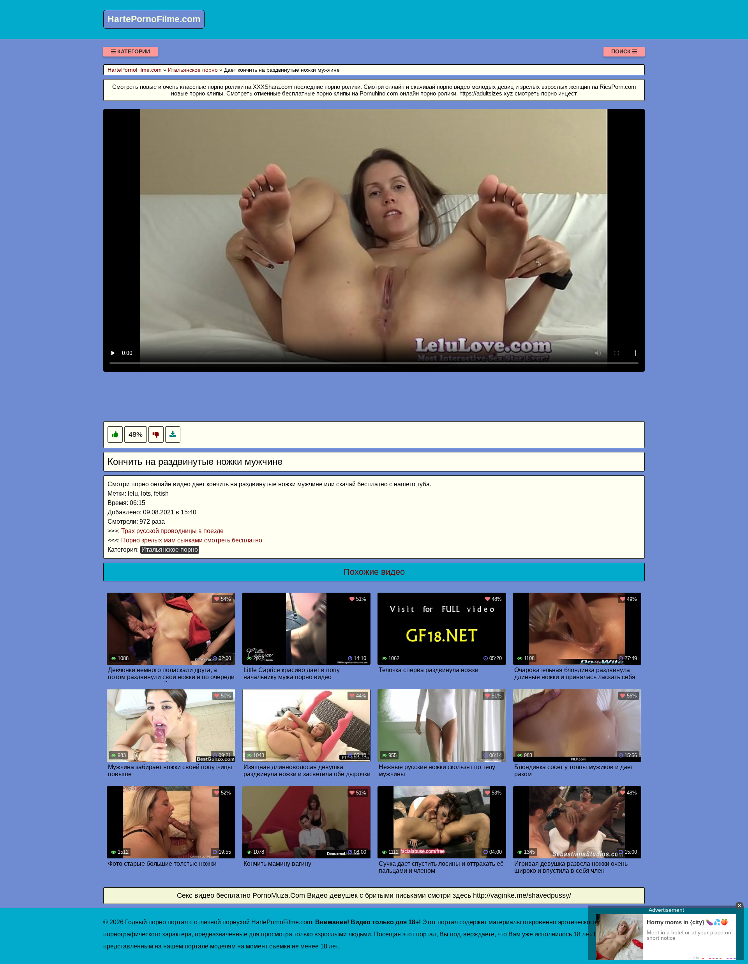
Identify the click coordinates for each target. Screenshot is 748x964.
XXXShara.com (273, 86)
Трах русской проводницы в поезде (172, 531)
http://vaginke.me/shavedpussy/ (522, 895)
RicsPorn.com (618, 86)
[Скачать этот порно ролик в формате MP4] (172, 434)
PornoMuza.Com (278, 895)
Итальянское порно (169, 549)
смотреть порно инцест (546, 93)
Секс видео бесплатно (214, 895)
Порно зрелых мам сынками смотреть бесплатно (191, 540)
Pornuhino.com (379, 93)
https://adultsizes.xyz (486, 93)
